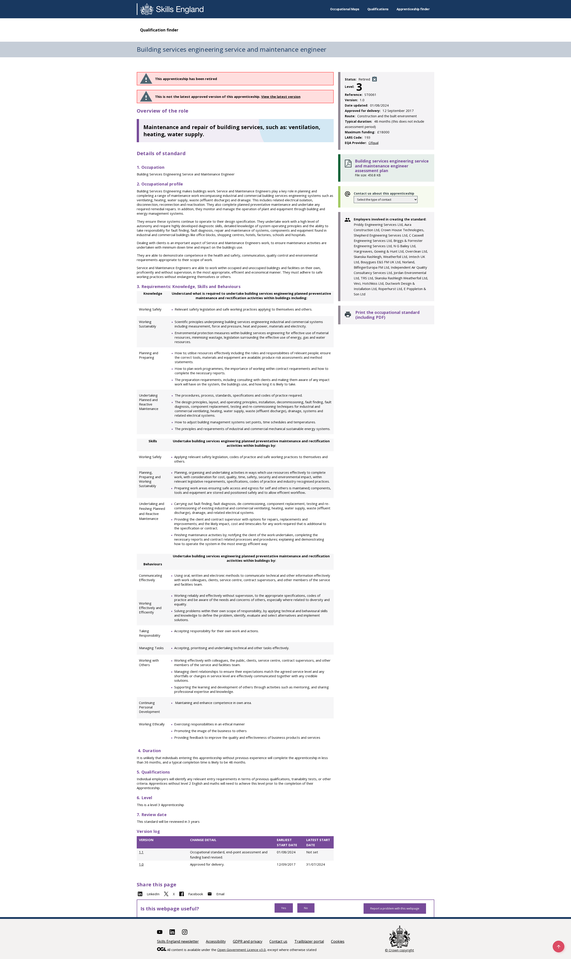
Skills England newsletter (178, 941)
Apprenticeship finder (413, 9)
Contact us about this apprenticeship (384, 193)
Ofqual (373, 142)
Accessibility (216, 941)
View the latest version (280, 96)
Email (220, 894)
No (306, 908)
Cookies (337, 941)
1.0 (141, 864)
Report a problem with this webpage (394, 908)
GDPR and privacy (247, 941)
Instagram (184, 932)
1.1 (141, 852)
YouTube (159, 932)
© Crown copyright (399, 950)
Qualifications (378, 9)
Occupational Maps (344, 9)
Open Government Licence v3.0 (241, 949)
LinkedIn (153, 894)
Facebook (195, 894)
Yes (283, 908)
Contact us (278, 941)
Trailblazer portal (309, 941)
